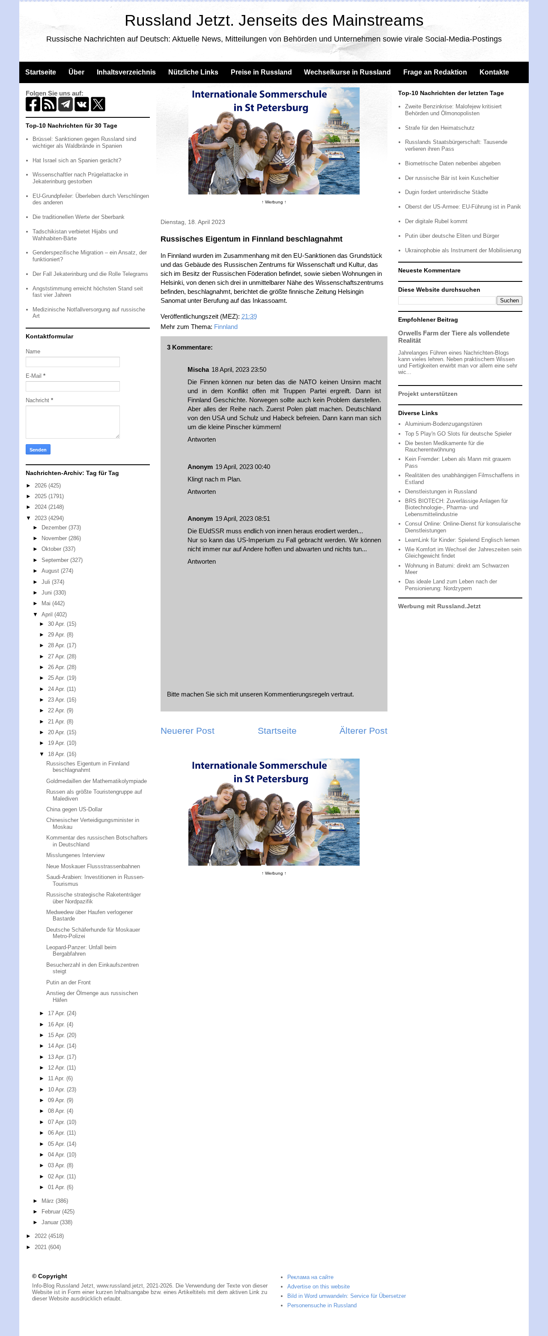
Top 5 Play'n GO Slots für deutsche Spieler (458, 433)
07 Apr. (57, 1122)
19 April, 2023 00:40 (242, 466)
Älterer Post (363, 730)
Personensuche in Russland (322, 1305)
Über (76, 72)
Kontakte (494, 72)
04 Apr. (57, 1154)
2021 (41, 1247)
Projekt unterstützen (428, 393)
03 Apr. (57, 1165)
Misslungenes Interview (75, 855)
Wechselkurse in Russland (347, 72)
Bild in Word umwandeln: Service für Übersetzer (346, 1296)
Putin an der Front (68, 982)
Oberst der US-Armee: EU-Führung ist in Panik (463, 206)
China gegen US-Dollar (74, 809)
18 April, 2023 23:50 (238, 369)
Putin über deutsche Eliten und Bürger (452, 236)
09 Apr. (57, 1100)
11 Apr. (57, 1078)
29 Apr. (57, 634)
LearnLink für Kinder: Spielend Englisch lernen (462, 540)
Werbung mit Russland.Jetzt (439, 606)
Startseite (40, 72)
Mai (47, 603)
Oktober (52, 549)
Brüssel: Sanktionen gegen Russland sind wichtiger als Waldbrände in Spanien (84, 142)
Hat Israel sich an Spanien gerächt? (77, 160)
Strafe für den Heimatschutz (440, 128)
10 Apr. (57, 1089)
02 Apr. (57, 1176)
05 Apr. (57, 1144)
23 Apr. (57, 699)
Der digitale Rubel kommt (436, 221)
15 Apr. (57, 1035)
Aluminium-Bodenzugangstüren (443, 424)
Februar (52, 1211)
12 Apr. (57, 1067)
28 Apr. (57, 645)
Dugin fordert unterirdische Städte (446, 192)
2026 (41, 485)
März (49, 1201)
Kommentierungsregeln (296, 694)
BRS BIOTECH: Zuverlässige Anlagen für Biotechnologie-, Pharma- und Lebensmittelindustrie (456, 507)
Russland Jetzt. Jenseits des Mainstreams (274, 20)
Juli (47, 582)
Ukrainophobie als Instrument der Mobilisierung (463, 250)
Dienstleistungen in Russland (441, 491)
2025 (41, 496)
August (51, 571)
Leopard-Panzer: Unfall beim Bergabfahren (81, 950)
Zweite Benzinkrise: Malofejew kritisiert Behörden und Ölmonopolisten (453, 110)
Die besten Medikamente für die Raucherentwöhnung (444, 446)
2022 (41, 1236)
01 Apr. (57, 1187)
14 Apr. (57, 1046)
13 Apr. (57, 1057)
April (48, 614)
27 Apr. (57, 656)
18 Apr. (57, 754)
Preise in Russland (261, 72)
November (55, 538)
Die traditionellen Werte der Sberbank (79, 217)
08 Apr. (57, 1111)
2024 (41, 507)
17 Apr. (57, 1013)
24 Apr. (57, 689)
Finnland (226, 326)
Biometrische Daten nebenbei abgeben (452, 163)
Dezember (55, 527)
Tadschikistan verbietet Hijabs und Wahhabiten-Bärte (75, 235)
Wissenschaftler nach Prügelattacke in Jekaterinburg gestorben (80, 178)
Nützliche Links (193, 72)
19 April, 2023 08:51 (242, 518)
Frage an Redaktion (435, 72)
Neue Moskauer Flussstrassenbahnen (93, 866)
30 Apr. (57, 624)
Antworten (202, 439)
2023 (41, 518)
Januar (51, 1222)
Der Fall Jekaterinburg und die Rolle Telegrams (90, 274)
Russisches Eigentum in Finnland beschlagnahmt (87, 767)
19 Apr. (57, 743)
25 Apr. (57, 678)
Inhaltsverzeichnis (126, 72)
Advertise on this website (318, 1286)
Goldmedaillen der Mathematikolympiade (96, 781)
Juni (48, 592)
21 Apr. (57, 721)
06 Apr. (57, 1133)
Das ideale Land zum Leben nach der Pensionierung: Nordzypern (451, 585)
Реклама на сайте (310, 1277)
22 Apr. (57, 710)
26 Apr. (57, 667)
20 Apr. (57, 732)
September (56, 560)
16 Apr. (57, 1024)
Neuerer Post (187, 730)
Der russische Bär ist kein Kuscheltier (452, 178)
